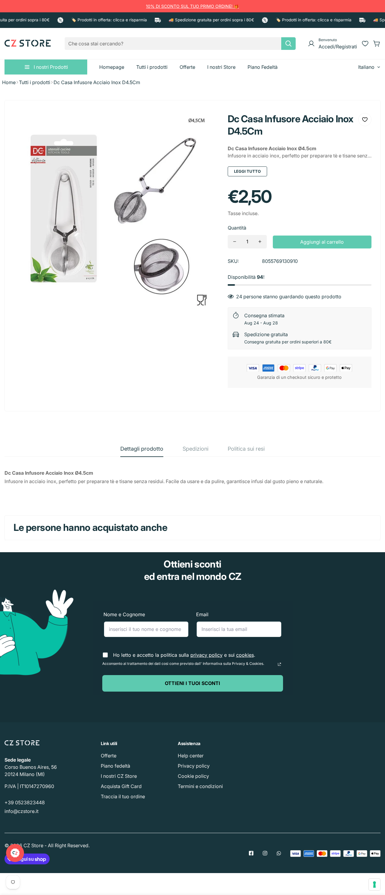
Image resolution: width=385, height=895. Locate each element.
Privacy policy (194, 766)
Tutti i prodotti (34, 82)
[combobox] (180, 43)
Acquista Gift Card (121, 786)
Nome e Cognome (124, 614)
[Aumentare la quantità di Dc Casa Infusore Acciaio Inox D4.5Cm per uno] (259, 241)
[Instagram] (265, 853)
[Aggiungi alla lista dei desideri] (364, 119)
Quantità (237, 228)
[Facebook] (251, 853)
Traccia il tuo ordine (123, 796)
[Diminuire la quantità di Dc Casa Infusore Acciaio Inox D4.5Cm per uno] (234, 241)
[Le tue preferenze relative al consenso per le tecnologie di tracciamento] (374, 884)
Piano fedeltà (115, 766)
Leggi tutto (247, 171)
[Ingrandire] (206, 122)
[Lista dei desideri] (365, 43)
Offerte (108, 756)
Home (9, 82)
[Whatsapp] (278, 853)
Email (202, 614)
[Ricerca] (288, 43)
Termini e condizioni (200, 786)
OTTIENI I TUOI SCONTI (192, 683)
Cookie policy (193, 776)
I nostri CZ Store (119, 776)
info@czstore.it (21, 811)
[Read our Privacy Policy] (279, 664)
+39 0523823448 (25, 802)
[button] (376, 43)
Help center (191, 756)
